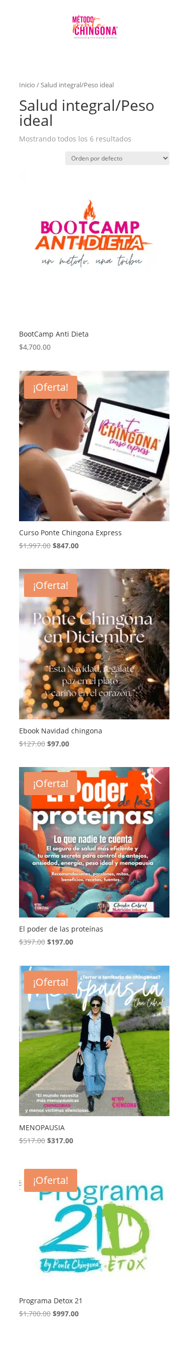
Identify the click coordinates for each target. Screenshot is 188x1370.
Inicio (27, 84)
